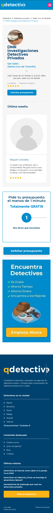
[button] (50, 5)
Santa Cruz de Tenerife (42, 18)
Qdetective (6, 18)
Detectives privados (22, 18)
